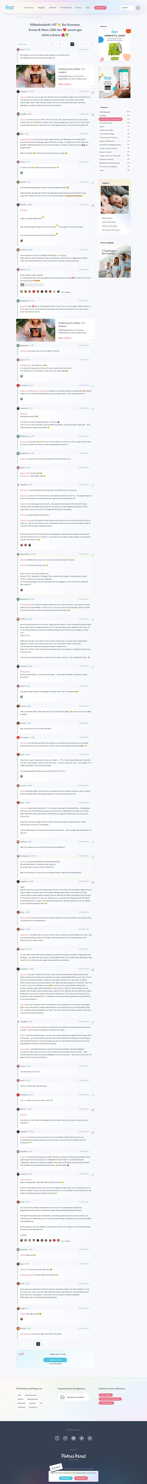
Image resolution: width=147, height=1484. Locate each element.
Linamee (23, 706)
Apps (88, 7)
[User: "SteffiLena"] (18, 619)
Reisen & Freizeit (105, 152)
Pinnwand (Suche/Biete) (108, 167)
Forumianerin (24, 737)
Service (78, 7)
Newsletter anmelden (75, 1397)
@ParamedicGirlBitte (27, 1275)
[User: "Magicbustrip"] (21, 172)
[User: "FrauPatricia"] (25, 291)
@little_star (24, 391)
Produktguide (66, 7)
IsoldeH (22, 1308)
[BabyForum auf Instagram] (73, 1438)
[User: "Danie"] (50, 291)
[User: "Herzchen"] (25, 545)
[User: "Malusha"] (18, 1328)
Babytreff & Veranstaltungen (110, 163)
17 (87, 44)
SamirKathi (23, 1151)
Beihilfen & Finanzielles (109, 226)
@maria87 (24, 351)
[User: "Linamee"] (18, 706)
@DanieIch (24, 1269)
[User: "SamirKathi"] (18, 1151)
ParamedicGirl (24, 554)
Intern (101, 170)
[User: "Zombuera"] (18, 249)
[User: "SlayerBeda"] (18, 484)
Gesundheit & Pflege (107, 134)
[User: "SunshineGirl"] (46, 1240)
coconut (23, 785)
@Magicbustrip (25, 365)
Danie (22, 754)
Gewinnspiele (106, 1395)
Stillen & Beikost (107, 218)
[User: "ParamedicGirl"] (18, 554)
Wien (19, 1395)
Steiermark (21, 1403)
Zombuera (23, 250)
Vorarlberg (21, 1407)
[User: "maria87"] (18, 182)
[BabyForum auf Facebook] (57, 1438)
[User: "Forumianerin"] (18, 737)
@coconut (24, 808)
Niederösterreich (31, 1395)
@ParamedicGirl (26, 605)
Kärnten (20, 1399)
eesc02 (22, 49)
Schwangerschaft (106, 123)
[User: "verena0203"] (33, 291)
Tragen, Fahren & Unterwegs (110, 156)
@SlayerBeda (25, 672)
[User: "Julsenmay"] (18, 408)
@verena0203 (25, 442)
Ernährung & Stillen (106, 130)
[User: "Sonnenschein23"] (54, 291)
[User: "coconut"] (29, 291)
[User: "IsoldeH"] (21, 240)
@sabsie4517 (25, 935)
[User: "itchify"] (33, 1240)
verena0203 (24, 385)
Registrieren (100, 8)
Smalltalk (103, 115)
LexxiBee (23, 114)
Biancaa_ (23, 204)
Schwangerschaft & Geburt (111, 230)
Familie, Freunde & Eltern (108, 148)
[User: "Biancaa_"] (18, 204)
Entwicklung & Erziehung (108, 137)
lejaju (22, 134)
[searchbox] (130, 7)
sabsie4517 (24, 91)
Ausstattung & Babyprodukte (110, 145)
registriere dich (55, 1360)
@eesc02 (23, 97)
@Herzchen (24, 490)
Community (28, 7)
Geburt (102, 126)
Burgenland (33, 1407)
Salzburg (32, 1403)
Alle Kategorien (105, 112)
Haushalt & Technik (106, 159)
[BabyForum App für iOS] (82, 1438)
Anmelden (66, 1478)
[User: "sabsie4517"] (18, 91)
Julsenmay (23, 408)
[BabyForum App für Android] (90, 1438)
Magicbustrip (24, 301)
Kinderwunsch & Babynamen (111, 119)
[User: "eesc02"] (18, 49)
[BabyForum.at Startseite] (10, 7)
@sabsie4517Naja (26, 139)
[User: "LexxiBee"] (18, 114)
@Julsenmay (25, 476)
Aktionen (52, 7)
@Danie (23, 791)
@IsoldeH (23, 210)
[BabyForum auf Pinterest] (65, 1438)
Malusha (23, 1328)
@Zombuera (24, 496)
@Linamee (24, 743)
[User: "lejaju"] (18, 133)
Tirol (41, 1403)
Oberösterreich (32, 1399)
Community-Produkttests (110, 1399)
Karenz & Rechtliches (107, 141)
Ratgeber (41, 7)
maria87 (23, 182)
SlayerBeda (24, 484)
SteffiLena (23, 619)
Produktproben (106, 1403)
